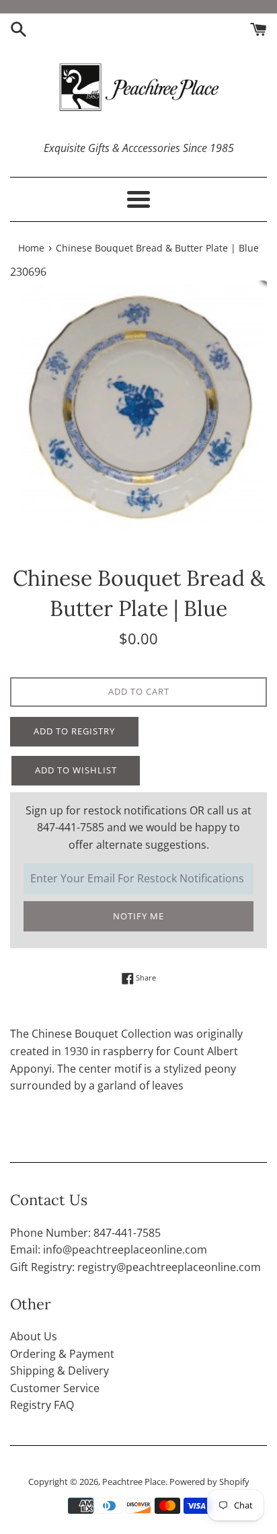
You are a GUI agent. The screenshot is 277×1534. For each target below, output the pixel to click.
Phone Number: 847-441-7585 (85, 1232)
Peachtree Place (133, 1481)
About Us (33, 1336)
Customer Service (55, 1388)
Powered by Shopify (209, 1481)
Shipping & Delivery (59, 1370)
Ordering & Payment (62, 1353)
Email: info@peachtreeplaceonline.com (108, 1249)
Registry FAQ (42, 1404)
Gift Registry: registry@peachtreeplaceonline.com (135, 1267)
